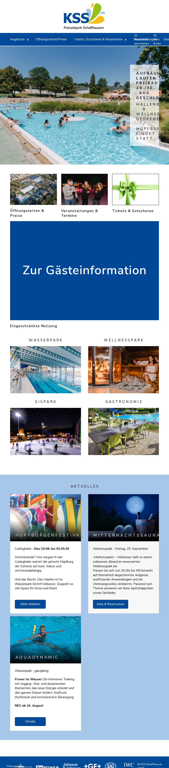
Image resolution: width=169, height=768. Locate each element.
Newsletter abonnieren (141, 41)
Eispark (46, 401)
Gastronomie (124, 401)
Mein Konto (157, 41)
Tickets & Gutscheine (133, 211)
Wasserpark (46, 340)
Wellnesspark (124, 340)
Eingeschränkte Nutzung (33, 326)
